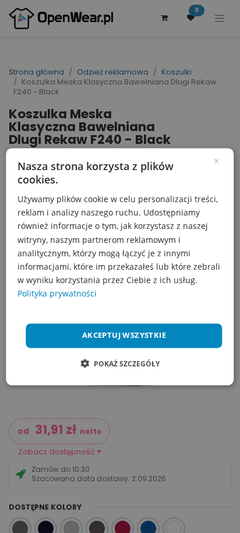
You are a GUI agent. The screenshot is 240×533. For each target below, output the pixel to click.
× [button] (216, 160)
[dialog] (120, 266)
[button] (120, 363)
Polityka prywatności (57, 293)
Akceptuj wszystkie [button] (124, 335)
